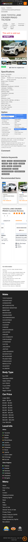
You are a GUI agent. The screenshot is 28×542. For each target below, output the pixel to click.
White (15, 163)
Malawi (6, 437)
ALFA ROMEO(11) (7, 337)
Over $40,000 (6, 422)
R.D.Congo (7, 457)
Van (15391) (5, 388)
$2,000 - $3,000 (7, 408)
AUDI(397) (5, 325)
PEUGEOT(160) (7, 359)
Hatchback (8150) (7, 378)
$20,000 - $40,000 (8, 420)
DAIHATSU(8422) (7, 329)
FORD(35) (5, 327)
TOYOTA (9, 8)
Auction (4, 493)
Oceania (6, 468)
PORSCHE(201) (7, 361)
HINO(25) (5, 334)
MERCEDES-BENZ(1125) (9, 308)
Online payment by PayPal (10, 519)
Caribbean (7, 473)
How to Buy (6, 488)
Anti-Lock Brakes (6, 168)
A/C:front (15, 168)
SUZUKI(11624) (7, 320)
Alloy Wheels (5, 174)
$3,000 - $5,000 (7, 410)
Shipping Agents (7, 497)
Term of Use (6, 507)
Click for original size (17, 67)
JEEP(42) (5, 349)
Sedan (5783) (6, 381)
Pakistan (6, 466)
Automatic (21, 163)
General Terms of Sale (9, 509)
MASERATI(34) (7, 354)
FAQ (3, 490)
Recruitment (6, 522)
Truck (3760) (6, 385)
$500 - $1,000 (6, 400)
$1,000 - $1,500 (7, 403)
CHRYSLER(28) (7, 339)
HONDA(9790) (6, 303)
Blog (3, 502)
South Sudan (8, 454)
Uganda (6, 452)
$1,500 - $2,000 (7, 405)
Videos (4, 505)
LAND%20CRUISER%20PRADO (10, 10)
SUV (10, 163)
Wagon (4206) (6, 390)
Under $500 (6, 398)
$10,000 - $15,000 (8, 415)
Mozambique (8, 440)
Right (3, 166)
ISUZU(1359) (6, 322)
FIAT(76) (5, 344)
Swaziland (7, 475)
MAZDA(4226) (6, 313)
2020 (3, 161)
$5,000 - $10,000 (7, 412)
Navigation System (19, 171)
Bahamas (7, 470)
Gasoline (9, 166)
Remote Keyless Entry (7, 171)
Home (3, 8)
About (4, 485)
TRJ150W (4, 163)
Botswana (7, 445)
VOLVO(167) (6, 366)
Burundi (6, 459)
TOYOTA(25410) (7, 298)
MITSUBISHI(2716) (8, 305)
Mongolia (7, 478)
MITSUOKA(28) (7, 356)
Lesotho (6, 442)
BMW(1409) (6, 310)
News (4, 500)
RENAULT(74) (6, 363)
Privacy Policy (6, 512)
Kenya (6, 450)
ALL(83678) (6, 368)
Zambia (6, 435)
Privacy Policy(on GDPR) (9, 514)
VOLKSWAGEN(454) (8, 317)
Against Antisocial (7, 517)
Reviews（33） (6, 213)
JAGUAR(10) (6, 346)
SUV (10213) (6, 383)
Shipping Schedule (8, 495)
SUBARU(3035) (7, 315)
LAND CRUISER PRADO (19, 161)
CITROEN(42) (6, 342)
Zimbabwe (7, 447)
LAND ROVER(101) (7, 351)
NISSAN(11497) (7, 300)
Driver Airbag (17, 166)
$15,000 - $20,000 (8, 417)
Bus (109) (5, 376)
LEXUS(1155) (6, 332)
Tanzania (7, 433)
